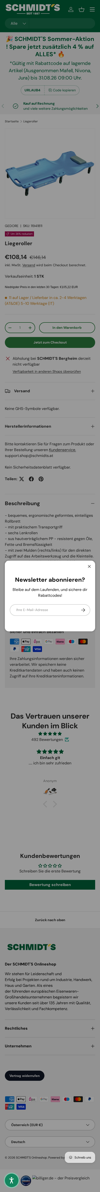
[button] (11, 1180)
